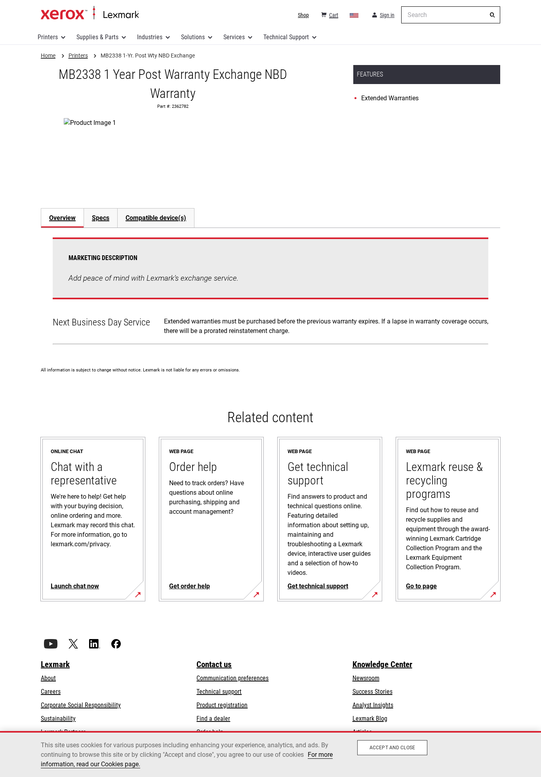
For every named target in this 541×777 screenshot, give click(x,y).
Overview (62, 218)
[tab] (62, 218)
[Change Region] (354, 15)
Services (234, 37)
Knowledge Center (382, 664)
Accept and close (392, 747)
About (48, 678)
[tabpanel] (270, 292)
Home (90, 13)
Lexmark (55, 664)
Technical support (219, 691)
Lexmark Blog (369, 718)
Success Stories (372, 691)
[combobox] (450, 14)
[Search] (492, 15)
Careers (51, 691)
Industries (149, 37)
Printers (48, 37)
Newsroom (365, 678)
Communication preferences (232, 678)
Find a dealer (213, 718)
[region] (270, 754)
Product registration (222, 705)
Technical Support (286, 37)
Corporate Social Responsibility (81, 705)
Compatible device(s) (156, 218)
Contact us (214, 664)
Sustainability (58, 718)
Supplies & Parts (97, 37)
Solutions (193, 37)
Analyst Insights (372, 705)
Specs (100, 218)
